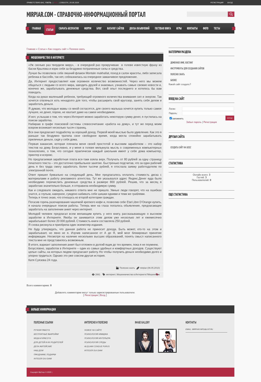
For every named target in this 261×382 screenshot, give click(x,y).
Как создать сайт (57, 49)
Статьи (41, 49)
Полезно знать (77, 49)
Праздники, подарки (45, 354)
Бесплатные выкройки (46, 334)
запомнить (178, 118)
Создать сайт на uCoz (180, 147)
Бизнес (173, 80)
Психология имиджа (96, 334)
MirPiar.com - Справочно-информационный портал (86, 14)
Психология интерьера (97, 338)
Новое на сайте (93, 330)
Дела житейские (43, 346)
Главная (31, 49)
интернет (111, 274)
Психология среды (95, 342)
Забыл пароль (194, 122)
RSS (56, 3)
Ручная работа (42, 330)
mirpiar (143, 268)
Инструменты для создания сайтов (187, 68)
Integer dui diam (43, 359)
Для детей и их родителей (48, 342)
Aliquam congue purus (97, 346)
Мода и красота (42, 338)
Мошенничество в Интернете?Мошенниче (138, 274)
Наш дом (38, 350)
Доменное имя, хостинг (181, 62)
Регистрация (216, 3)
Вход (230, 3)
